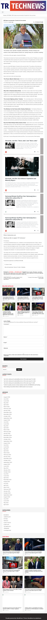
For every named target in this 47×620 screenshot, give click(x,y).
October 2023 (7, 460)
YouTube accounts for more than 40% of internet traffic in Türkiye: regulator (12, 608)
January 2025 (7, 433)
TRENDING (6, 528)
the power (18, 274)
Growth (39, 124)
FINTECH (6, 520)
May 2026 (6, 402)
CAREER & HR (7, 516)
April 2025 (6, 427)
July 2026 (6, 399)
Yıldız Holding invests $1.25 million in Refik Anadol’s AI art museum (23, 312)
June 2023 (6, 466)
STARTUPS (6, 524)
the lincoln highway (38, 273)
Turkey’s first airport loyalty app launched (35, 277)
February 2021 (7, 489)
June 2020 (6, 500)
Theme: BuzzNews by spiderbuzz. (32, 618)
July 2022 (6, 473)
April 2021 (6, 485)
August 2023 (7, 464)
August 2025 (7, 420)
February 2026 (7, 408)
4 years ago (10, 22)
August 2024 (7, 443)
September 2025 (8, 418)
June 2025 (6, 424)
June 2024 (6, 447)
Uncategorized (7, 530)
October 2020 (7, 493)
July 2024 (6, 445)
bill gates (35, 272)
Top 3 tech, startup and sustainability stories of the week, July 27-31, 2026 (38, 312)
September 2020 (8, 495)
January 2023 (7, 470)
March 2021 (6, 487)
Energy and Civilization (9, 126)
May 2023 (6, 468)
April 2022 (6, 477)
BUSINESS (6, 515)
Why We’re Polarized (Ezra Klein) (13, 90)
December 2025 (8, 412)
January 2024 (7, 456)
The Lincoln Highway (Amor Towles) (13, 99)
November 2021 (7, 479)
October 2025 (7, 416)
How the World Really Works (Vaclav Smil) (15, 122)
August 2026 (7, 397)
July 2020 (6, 498)
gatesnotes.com (30, 124)
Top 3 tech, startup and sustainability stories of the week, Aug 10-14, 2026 (23, 297)
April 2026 (6, 404)
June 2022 (6, 475)
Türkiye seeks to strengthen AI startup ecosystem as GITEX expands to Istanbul (34, 608)
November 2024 (8, 437)
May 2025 (6, 425)
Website (23, 267)
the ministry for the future (10, 274)
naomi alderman (30, 273)
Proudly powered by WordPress (14, 618)
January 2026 (7, 410)
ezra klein (40, 272)
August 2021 (7, 481)
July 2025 (6, 422)
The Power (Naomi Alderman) (11, 79)
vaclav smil (23, 274)
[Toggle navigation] (2, 12)
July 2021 (6, 483)
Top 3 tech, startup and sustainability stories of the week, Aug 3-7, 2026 (37, 297)
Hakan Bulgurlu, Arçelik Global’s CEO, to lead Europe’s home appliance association (13, 278)
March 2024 (6, 452)
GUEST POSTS (7, 522)
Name (5, 337)
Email (5, 342)
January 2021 (7, 491)
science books (7, 63)
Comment (6, 324)
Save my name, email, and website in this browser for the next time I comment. (21, 355)
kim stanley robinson (21, 273)
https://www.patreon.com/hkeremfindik (13, 260)
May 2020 (6, 502)
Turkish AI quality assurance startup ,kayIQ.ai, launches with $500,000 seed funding (8, 313)
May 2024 (6, 449)
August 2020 (7, 497)
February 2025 (7, 431)
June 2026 (6, 401)
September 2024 (8, 441)
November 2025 (8, 414)
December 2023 (8, 458)
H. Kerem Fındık (39, 22)
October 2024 (7, 439)
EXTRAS (11, 272)
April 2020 (6, 504)
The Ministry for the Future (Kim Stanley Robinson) (17, 109)
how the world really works (10, 273)
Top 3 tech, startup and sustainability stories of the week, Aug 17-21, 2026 (8, 297)
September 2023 (8, 462)
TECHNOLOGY (18, 272)
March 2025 (6, 429)
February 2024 (7, 454)
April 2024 (6, 450)
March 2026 (6, 406)
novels (38, 61)
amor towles (29, 272)
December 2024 (8, 435)
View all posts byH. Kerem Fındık (13, 267)
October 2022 (7, 472)
